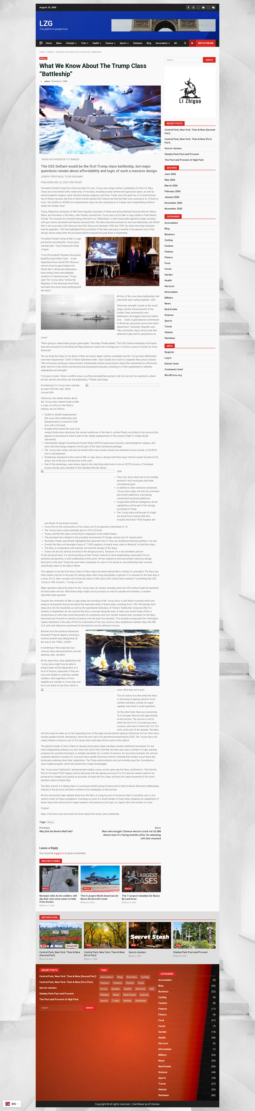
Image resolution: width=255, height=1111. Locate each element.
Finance (109, 43)
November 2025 (173, 208)
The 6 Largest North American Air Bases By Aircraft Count (100, 879)
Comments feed (174, 369)
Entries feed (171, 363)
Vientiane (137, 43)
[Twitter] (193, 7)
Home (49, 43)
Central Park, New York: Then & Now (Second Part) (60, 935)
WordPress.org (173, 375)
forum (168, 269)
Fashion (169, 246)
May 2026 (170, 179)
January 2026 (172, 197)
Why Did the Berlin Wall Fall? (56, 829)
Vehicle (169, 332)
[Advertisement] (163, 25)
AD (175, 43)
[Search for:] (184, 60)
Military (43, 58)
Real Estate (171, 309)
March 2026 (171, 185)
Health (96, 43)
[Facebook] (188, 7)
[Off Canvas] (41, 43)
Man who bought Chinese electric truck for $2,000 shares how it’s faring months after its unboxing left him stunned (131, 833)
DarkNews (138, 1104)
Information (171, 292)
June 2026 (170, 174)
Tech (83, 43)
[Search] (185, 43)
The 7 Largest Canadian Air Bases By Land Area (141, 879)
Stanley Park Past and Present (182, 154)
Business (170, 234)
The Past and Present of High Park (184, 160)
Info (151, 988)
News (59, 43)
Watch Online (205, 43)
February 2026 (172, 191)
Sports (123, 43)
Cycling (169, 240)
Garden (169, 274)
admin (47, 81)
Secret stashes (173, 148)
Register (169, 352)
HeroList (169, 286)
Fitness (169, 257)
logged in (59, 853)
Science (169, 315)
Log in (168, 357)
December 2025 (173, 203)
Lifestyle (70, 43)
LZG (46, 23)
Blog (149, 43)
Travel (168, 326)
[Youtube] (203, 7)
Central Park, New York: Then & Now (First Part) (105, 935)
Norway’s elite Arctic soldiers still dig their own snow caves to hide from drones (58, 879)
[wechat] (213, 7)
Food (167, 263)
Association (161, 43)
